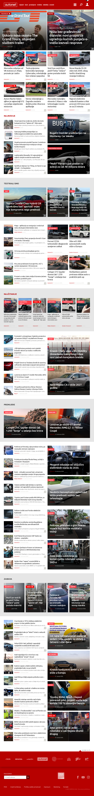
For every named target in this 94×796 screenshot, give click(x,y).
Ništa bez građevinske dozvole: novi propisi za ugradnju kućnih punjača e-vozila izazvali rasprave (68, 37)
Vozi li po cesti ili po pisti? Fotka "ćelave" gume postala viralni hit (57, 72)
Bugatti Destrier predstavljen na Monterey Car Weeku (68, 134)
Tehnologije (74, 228)
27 (88, 678)
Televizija (4, 13)
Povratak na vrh (86, 750)
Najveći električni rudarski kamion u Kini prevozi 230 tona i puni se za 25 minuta (79, 103)
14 (45, 370)
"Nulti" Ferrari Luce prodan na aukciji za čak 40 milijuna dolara (67, 165)
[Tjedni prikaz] (75, 5)
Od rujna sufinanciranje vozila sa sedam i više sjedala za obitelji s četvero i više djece (68, 638)
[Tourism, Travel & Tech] (78, 759)
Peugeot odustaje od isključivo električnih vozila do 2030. (67, 466)
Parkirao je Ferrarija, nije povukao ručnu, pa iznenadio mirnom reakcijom (58, 600)
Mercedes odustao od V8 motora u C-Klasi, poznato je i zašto (13, 70)
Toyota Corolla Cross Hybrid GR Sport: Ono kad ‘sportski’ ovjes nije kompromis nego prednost (23, 206)
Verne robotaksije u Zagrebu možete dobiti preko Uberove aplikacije (35, 103)
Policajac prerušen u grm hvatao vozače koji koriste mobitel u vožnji (68, 528)
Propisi (50, 13)
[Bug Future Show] (57, 759)
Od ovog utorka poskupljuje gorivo (26, 251)
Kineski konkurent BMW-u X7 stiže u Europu (66, 671)
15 (44, 215)
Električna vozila (76, 86)
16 (45, 740)
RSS (5, 787)
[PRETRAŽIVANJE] (81, 5)
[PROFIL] (87, 5)
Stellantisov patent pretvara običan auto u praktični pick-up (79, 274)
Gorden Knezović (73, 252)
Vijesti (21, 5)
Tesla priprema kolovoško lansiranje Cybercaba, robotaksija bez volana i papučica (36, 72)
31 (92, 49)
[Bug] (19, 759)
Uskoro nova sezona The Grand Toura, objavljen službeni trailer (20, 39)
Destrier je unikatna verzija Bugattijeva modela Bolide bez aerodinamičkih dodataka (28, 524)
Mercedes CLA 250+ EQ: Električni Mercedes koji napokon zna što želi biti (57, 203)
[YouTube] (83, 777)
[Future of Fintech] (87, 759)
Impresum (47, 787)
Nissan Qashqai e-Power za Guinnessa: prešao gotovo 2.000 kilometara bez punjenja (28, 550)
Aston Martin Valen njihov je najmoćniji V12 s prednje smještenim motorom (14, 103)
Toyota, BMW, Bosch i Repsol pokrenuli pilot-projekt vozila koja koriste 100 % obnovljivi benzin (68, 700)
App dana (52, 301)
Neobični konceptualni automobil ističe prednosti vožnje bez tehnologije (68, 495)
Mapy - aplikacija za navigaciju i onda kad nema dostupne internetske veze (54, 317)
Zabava (51, 480)
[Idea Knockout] (69, 759)
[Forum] (8, 759)
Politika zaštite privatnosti (32, 787)
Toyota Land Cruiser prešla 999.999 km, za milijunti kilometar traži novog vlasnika (78, 598)
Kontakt (65, 787)
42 (45, 110)
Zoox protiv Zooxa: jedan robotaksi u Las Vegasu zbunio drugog (66, 730)
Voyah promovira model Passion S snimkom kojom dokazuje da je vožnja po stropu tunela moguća (30, 144)
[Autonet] (42, 759)
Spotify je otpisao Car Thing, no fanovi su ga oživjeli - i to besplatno (83, 316)
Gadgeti (80, 301)
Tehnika (45, 5)
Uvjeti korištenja (15, 787)
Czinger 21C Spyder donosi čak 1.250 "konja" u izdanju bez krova (57, 276)
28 (45, 492)
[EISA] (61, 776)
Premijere (32, 5)
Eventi (51, 5)
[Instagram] (88, 777)
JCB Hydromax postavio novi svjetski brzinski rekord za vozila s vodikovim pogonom (27, 350)
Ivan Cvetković (9, 213)
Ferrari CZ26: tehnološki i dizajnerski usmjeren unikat (58, 243)
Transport (30, 55)
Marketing (57, 787)
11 (45, 695)
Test (26, 5)
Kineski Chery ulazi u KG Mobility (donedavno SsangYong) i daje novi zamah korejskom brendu (68, 354)
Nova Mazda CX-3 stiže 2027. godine (66, 386)
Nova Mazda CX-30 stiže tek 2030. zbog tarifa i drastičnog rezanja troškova (78, 72)
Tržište (39, 5)
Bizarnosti (52, 55)
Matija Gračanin (18, 232)
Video (36, 301)
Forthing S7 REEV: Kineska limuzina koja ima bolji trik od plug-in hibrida (80, 206)
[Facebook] (77, 777)
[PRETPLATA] (28, 777)
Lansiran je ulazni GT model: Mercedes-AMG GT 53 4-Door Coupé (66, 427)
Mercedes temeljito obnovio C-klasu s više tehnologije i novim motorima (57, 103)
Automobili (74, 55)
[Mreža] (30, 759)
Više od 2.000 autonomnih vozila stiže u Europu (77, 243)
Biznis (51, 339)
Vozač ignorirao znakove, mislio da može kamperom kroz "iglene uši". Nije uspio (39, 317)
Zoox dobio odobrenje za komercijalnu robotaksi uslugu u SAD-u (67, 559)
